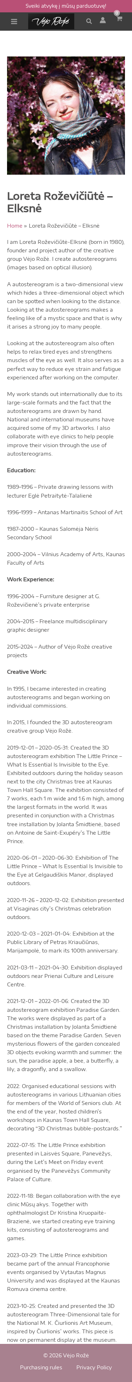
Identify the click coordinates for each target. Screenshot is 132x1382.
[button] (89, 22)
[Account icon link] (103, 20)
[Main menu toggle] (14, 21)
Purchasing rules (41, 1367)
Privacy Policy (94, 1367)
